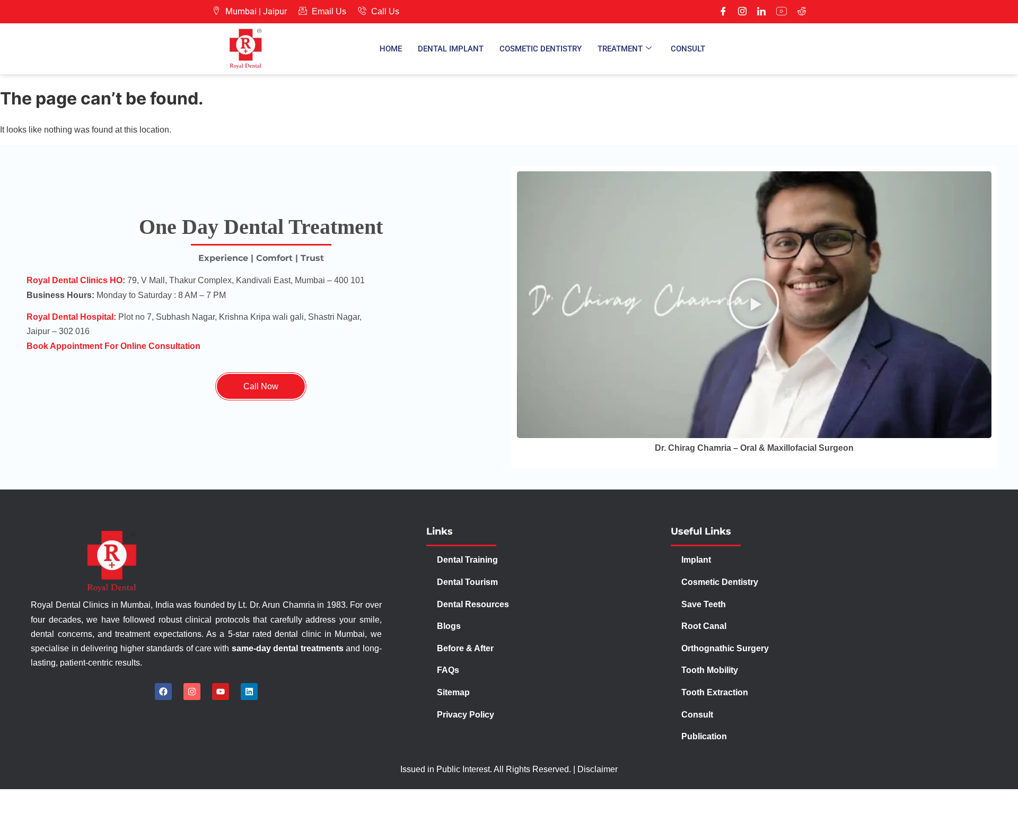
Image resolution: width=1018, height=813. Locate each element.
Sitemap (453, 692)
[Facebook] (723, 11)
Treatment (620, 49)
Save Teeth (703, 604)
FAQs (448, 670)
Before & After (465, 648)
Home (391, 49)
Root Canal (703, 626)
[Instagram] (742, 11)
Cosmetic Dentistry (540, 49)
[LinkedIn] (761, 11)
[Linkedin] (249, 691)
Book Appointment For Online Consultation (113, 346)
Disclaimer (597, 769)
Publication (704, 736)
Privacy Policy (466, 714)
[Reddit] (801, 11)
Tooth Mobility (709, 670)
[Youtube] (781, 11)
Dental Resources (473, 604)
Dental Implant (451, 49)
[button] (753, 305)
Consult (688, 49)
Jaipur (275, 11)
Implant (696, 559)
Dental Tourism (468, 582)
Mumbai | (243, 11)
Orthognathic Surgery (725, 648)
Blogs (449, 626)
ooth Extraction (717, 692)
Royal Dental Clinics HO (74, 280)
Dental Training (468, 559)
